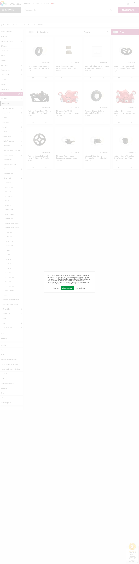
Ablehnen (56, 288)
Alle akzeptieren (67, 288)
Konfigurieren (80, 288)
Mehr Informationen (77, 284)
